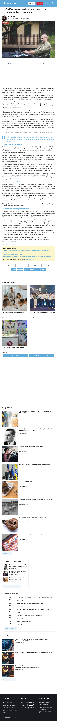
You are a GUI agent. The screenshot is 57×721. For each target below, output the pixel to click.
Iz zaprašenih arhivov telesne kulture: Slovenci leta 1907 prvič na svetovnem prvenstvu (35, 500)
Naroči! (40, 3)
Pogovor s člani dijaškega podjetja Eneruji (13, 347)
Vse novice (33, 269)
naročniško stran (30, 259)
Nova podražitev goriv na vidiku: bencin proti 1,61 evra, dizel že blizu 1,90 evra (35, 412)
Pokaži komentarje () (41, 356)
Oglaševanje (42, 709)
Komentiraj (15, 356)
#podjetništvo (5, 244)
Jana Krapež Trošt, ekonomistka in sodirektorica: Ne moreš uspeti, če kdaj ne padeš (27, 256)
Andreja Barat (12, 16)
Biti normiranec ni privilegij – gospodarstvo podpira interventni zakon (13, 313)
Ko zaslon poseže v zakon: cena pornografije (30, 535)
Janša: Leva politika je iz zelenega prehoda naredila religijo (34, 464)
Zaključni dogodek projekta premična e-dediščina (30, 615)
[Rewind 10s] (6, 63)
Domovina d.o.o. (7, 702)
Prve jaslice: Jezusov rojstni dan (12, 254)
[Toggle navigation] (26, 3)
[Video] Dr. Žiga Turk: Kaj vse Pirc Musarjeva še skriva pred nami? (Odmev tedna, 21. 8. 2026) (32, 640)
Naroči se (20, 269)
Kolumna (6, 22)
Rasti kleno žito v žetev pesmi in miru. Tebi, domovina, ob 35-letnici (35, 597)
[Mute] (44, 63)
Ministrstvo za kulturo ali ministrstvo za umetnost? (32, 517)
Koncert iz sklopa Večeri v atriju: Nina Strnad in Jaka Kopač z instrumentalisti (33, 610)
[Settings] (53, 63)
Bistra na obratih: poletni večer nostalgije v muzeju (30, 603)
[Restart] (4, 63)
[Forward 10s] (11, 63)
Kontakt (41, 712)
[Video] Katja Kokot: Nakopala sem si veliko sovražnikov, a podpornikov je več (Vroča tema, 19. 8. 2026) (30, 666)
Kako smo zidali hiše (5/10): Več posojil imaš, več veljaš (33, 482)
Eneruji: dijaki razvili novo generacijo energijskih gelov (42, 313)
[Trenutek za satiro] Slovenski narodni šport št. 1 (32, 446)
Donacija (31, 3)
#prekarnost (13, 244)
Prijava (47, 3)
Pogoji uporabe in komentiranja (43, 705)
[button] (53, 3)
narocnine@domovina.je (27, 704)
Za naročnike (41, 269)
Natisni (14, 269)
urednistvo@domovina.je (28, 702)
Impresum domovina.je (45, 711)
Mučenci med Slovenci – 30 (24, 621)
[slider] (24, 63)
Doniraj (26, 269)
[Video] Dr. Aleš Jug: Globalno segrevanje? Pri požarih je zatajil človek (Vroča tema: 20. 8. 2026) (33, 653)
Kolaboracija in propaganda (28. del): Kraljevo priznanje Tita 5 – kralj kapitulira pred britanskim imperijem (35, 429)
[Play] (9, 63)
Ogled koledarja (9, 628)
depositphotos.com (10, 59)
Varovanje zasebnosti (44, 702)
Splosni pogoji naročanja (45, 707)
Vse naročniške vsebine (11, 586)
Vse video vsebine (8, 679)
